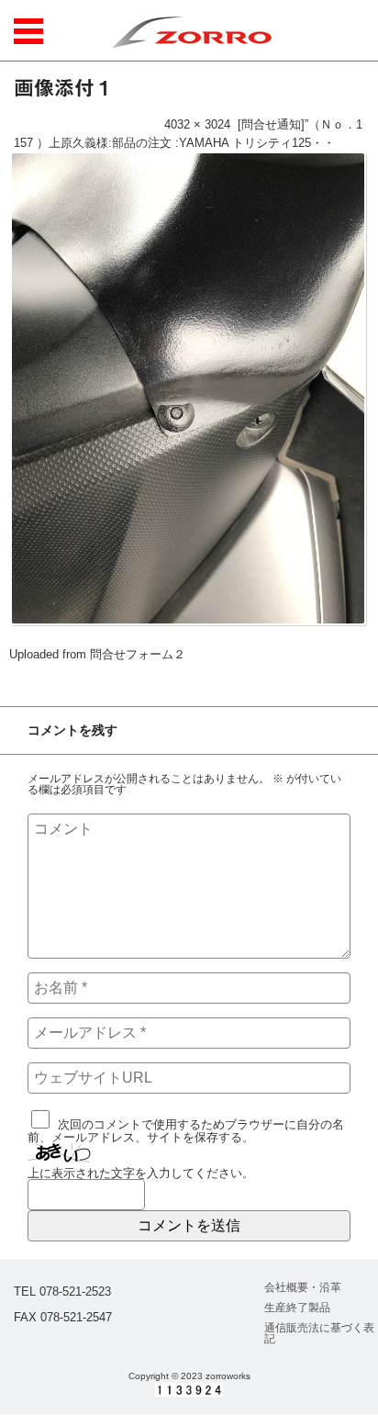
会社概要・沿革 (302, 1287)
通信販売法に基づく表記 (319, 1333)
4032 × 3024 (197, 124)
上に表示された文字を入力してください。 (141, 1173)
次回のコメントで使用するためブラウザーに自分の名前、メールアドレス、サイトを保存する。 (186, 1130)
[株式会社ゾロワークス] (191, 30)
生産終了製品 (297, 1307)
